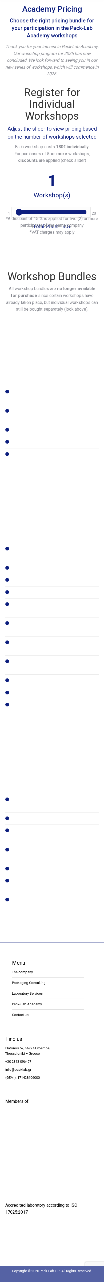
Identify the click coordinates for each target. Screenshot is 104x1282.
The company (22, 972)
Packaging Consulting (29, 983)
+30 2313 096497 (18, 1062)
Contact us (20, 1015)
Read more (52, 357)
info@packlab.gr (18, 1070)
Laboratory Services (27, 993)
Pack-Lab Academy (27, 1004)
